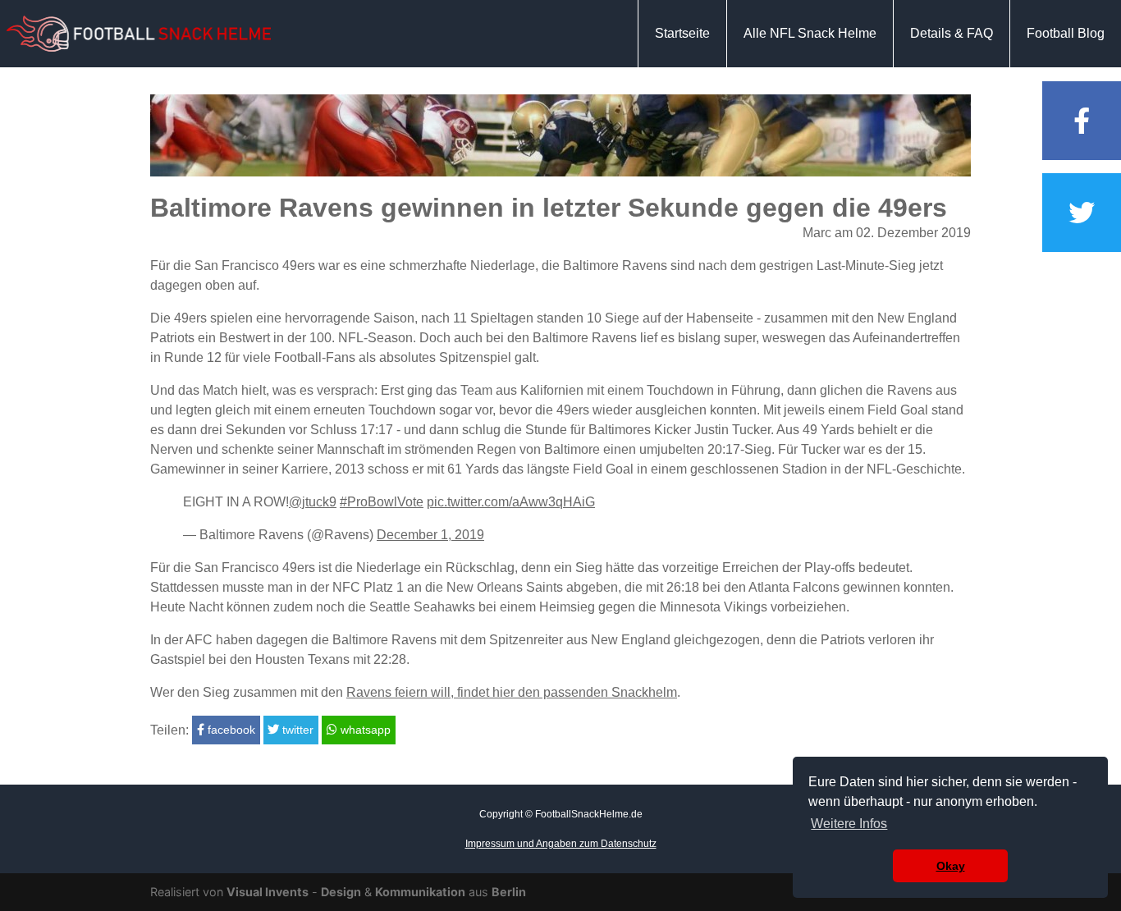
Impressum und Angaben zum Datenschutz (561, 843)
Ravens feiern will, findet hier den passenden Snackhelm (511, 692)
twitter (296, 729)
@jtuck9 (312, 502)
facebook (229, 729)
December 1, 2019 (430, 535)
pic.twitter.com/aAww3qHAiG (511, 502)
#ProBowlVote (381, 502)
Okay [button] (950, 865)
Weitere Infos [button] (849, 824)
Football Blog (1066, 33)
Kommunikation (420, 892)
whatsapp (364, 729)
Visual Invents (267, 892)
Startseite (682, 33)
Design (341, 892)
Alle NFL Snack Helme (810, 33)
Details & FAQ (951, 33)
